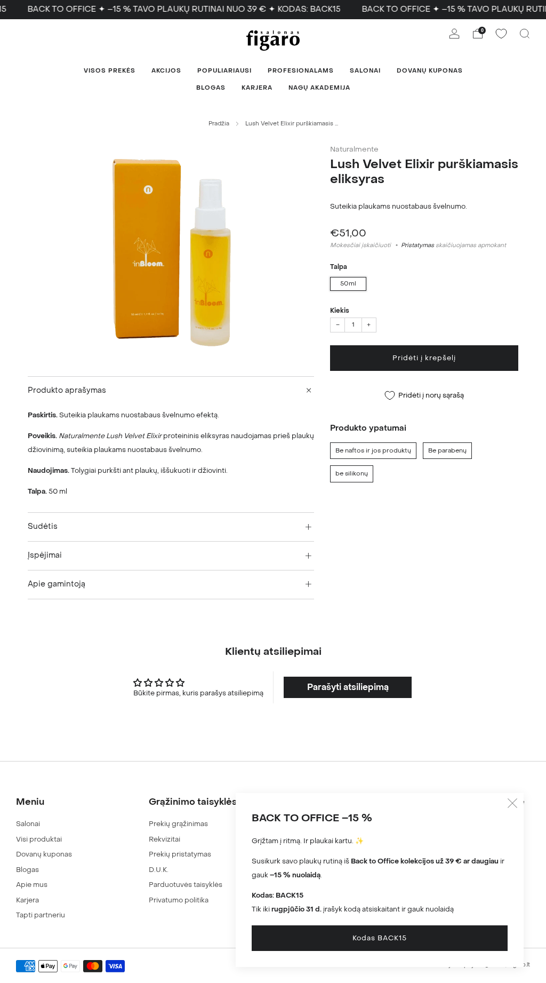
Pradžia (218, 124)
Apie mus (31, 884)
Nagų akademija (319, 88)
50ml (348, 284)
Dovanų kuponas (430, 71)
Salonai (365, 71)
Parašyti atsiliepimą (348, 687)
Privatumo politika (178, 900)
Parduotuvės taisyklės (185, 884)
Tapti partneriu (40, 914)
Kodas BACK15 (379, 937)
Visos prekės (109, 71)
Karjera (257, 88)
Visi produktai (39, 839)
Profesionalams (301, 71)
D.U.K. (158, 869)
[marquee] (273, 9)
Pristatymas (417, 245)
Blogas (211, 88)
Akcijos (166, 71)
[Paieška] (524, 33)
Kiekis (339, 310)
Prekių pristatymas (180, 854)
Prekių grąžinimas (178, 823)
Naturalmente (354, 149)
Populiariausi (224, 71)
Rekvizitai (164, 839)
